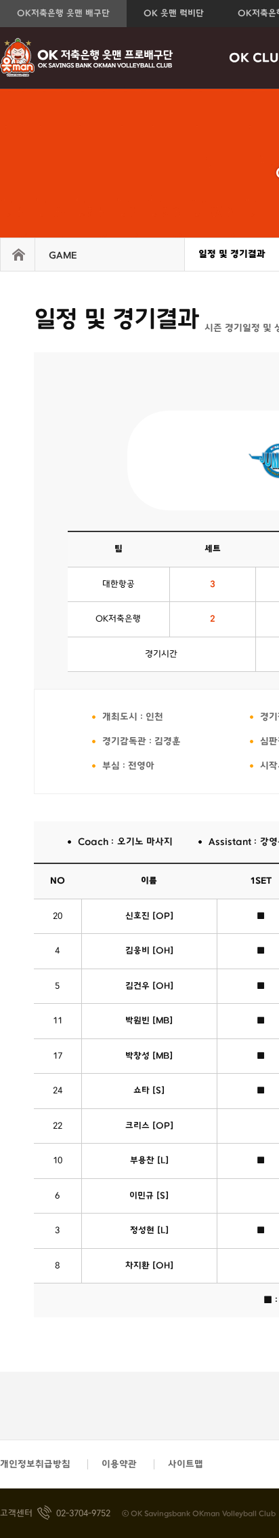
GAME (63, 255)
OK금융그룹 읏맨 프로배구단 (86, 57)
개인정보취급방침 (35, 1464)
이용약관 (119, 1464)
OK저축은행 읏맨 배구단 (63, 13)
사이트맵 (185, 1464)
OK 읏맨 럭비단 (174, 13)
